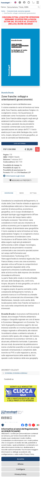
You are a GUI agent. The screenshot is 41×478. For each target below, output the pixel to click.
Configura (20, 469)
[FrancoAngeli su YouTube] (11, 418)
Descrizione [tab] (9, 193)
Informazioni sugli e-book (15, 176)
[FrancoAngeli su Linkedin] (5, 418)
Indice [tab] (21, 193)
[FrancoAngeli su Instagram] (8, 418)
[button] (15, 2)
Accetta (20, 459)
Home (3, 11)
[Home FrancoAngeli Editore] (6, 3)
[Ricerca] (39, 7)
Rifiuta (20, 464)
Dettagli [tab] (33, 193)
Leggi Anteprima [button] (20, 143)
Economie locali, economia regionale (18, 11)
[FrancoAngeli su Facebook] (2, 418)
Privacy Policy (20, 474)
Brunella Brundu (7, 93)
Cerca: (3, 7)
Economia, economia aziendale (16, 373)
